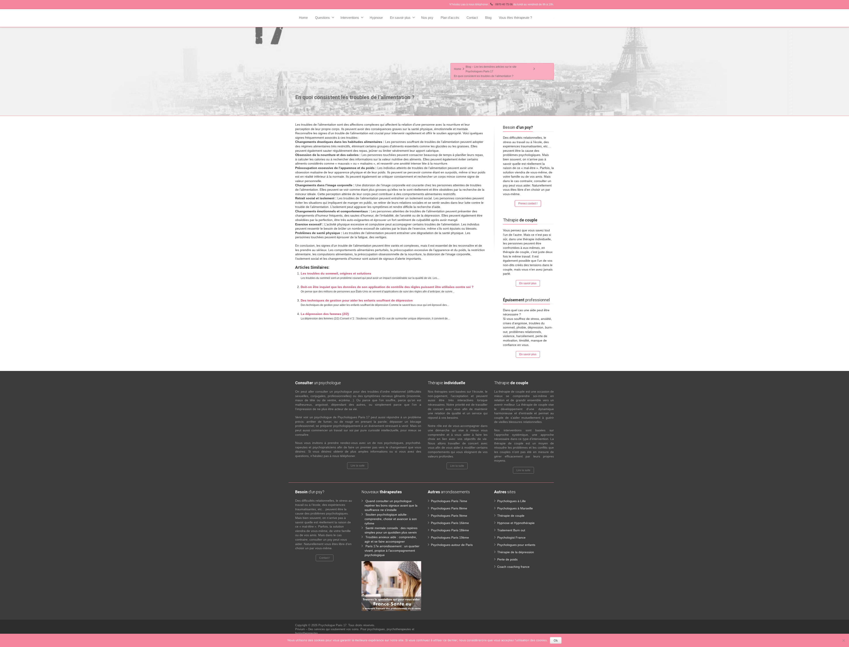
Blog (488, 17)
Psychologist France (511, 537)
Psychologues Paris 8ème (449, 508)
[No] (843, 640)
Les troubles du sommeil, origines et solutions (336, 273)
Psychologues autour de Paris (452, 545)
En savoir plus (400, 17)
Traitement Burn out (511, 530)
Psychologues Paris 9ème (449, 515)
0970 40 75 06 (504, 4)
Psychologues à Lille (511, 501)
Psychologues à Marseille (515, 508)
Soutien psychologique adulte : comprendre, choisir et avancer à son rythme (391, 519)
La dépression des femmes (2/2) (325, 314)
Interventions (349, 17)
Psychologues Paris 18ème (450, 530)
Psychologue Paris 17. (333, 625)
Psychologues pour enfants (516, 545)
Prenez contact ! (527, 203)
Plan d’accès (450, 17)
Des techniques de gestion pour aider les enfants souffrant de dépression (357, 300)
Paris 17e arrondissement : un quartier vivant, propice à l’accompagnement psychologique (392, 550)
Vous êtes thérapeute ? (515, 17)
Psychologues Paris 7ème (449, 501)
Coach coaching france (513, 566)
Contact (472, 17)
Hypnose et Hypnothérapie (516, 523)
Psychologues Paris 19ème (450, 537)
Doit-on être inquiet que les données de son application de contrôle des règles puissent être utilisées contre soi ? (387, 287)
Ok (556, 640)
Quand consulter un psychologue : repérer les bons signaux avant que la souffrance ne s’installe (391, 505)
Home (303, 17)
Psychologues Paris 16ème (450, 523)
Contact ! (324, 557)
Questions (322, 17)
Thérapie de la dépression (515, 552)
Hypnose (376, 17)
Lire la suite (358, 465)
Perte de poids (507, 559)
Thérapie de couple (510, 515)
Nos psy (427, 17)
